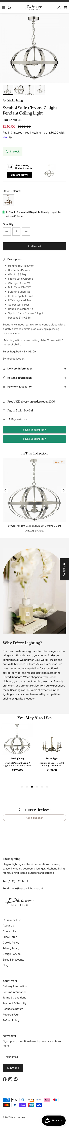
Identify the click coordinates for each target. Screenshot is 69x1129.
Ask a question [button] (34, 817)
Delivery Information (15, 986)
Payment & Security (14, 1003)
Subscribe (13, 1067)
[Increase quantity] (26, 231)
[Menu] (3, 7)
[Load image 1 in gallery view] (34, 48)
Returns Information (14, 992)
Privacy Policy (11, 948)
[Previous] (5, 490)
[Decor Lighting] (34, 8)
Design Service (12, 953)
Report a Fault (11, 1014)
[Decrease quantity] (7, 231)
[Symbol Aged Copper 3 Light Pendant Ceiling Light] (8, 200)
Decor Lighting (17, 1117)
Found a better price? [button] (34, 429)
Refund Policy (11, 1020)
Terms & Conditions (14, 997)
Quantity (8, 224)
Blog (5, 965)
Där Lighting (15, 100)
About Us (8, 925)
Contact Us (9, 931)
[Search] (11, 7)
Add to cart (34, 246)
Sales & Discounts (13, 959)
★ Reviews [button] (64, 569)
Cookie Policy (11, 942)
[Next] (63, 490)
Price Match (10, 936)
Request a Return (13, 1008)
